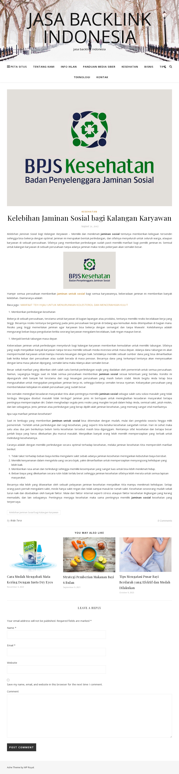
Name (11, 627)
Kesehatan (130, 66)
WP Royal (29, 767)
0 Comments (165, 520)
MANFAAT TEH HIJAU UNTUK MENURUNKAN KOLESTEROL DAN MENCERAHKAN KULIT (74, 305)
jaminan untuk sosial (71, 293)
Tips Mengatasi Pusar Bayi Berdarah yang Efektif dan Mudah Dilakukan (144, 582)
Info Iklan (69, 66)
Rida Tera (16, 520)
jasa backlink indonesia (89, 27)
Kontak (102, 77)
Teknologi (82, 77)
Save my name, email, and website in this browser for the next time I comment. (54, 684)
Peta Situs (19, 66)
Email (11, 645)
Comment (13, 691)
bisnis (148, 66)
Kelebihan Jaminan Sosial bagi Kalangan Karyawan (33, 512)
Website (12, 662)
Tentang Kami (44, 66)
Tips (163, 66)
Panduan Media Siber (99, 66)
